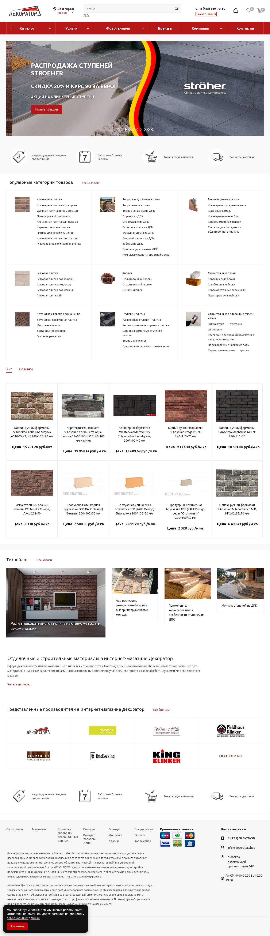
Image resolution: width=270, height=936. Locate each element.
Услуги (71, 28)
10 (152, 129)
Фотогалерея (118, 28)
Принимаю (17, 926)
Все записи (44, 560)
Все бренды (161, 709)
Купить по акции (41, 109)
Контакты (245, 28)
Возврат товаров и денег (90, 839)
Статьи (114, 841)
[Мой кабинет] (236, 10)
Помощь (89, 829)
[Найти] (176, 8)
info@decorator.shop (241, 847)
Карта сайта (143, 841)
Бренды (165, 28)
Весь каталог (91, 182)
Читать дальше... (19, 684)
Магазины (39, 829)
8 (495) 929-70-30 (212, 8)
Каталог (27, 28)
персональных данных (23, 918)
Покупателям (144, 829)
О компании (14, 829)
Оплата (140, 835)
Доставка (115, 835)
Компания (200, 28)
